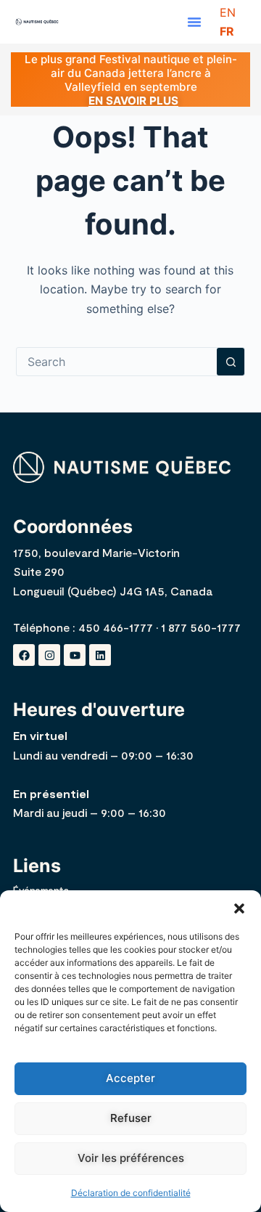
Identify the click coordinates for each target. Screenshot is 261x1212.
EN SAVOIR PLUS (133, 100)
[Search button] (230, 361)
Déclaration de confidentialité (131, 1192)
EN (228, 12)
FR (227, 31)
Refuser (131, 1118)
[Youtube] (75, 655)
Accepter (130, 1078)
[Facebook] (24, 655)
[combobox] (117, 361)
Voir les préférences (131, 1158)
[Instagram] (49, 655)
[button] (239, 908)
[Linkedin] (100, 655)
